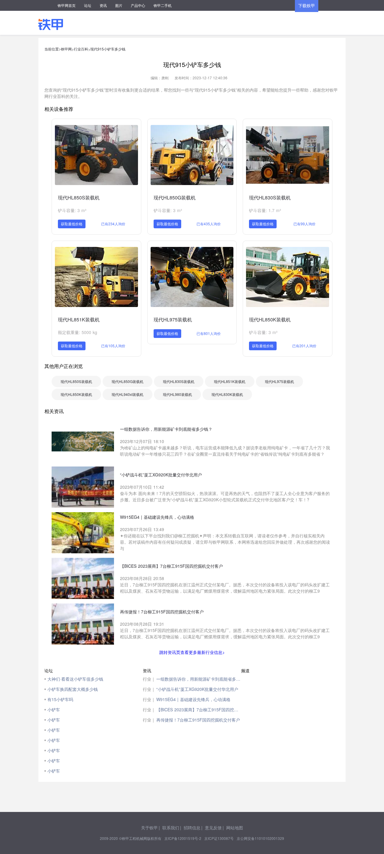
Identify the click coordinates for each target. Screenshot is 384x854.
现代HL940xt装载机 (127, 394)
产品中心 (138, 5)
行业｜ (149, 679)
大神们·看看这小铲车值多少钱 (75, 679)
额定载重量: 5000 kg (77, 332)
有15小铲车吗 (60, 699)
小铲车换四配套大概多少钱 (72, 689)
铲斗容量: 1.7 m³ (265, 210)
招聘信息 (192, 828)
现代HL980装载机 (177, 394)
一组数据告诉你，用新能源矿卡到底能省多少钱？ (198, 679)
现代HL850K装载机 (270, 319)
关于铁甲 (149, 828)
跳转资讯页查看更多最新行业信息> (192, 652)
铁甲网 (66, 48)
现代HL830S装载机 (270, 197)
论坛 (87, 5)
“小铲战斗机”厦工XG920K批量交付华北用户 (197, 689)
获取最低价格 (71, 223)
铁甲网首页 (67, 5)
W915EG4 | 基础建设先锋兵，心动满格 (193, 699)
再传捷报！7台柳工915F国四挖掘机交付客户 (198, 720)
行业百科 (81, 48)
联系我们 (170, 828)
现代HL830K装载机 (227, 394)
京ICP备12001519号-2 (182, 838)
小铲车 (53, 710)
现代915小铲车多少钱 (107, 48)
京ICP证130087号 (219, 838)
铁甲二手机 (163, 5)
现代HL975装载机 (173, 319)
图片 (118, 5)
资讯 (103, 5)
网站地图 (234, 828)
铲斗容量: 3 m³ (72, 210)
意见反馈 (213, 828)
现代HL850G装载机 (175, 197)
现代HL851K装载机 (79, 319)
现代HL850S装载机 (79, 197)
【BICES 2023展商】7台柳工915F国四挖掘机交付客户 (198, 710)
